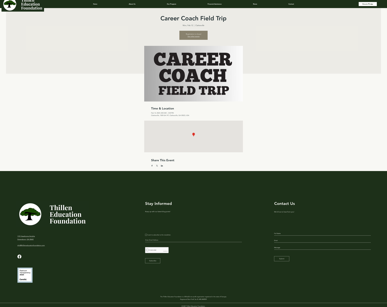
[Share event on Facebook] (152, 166)
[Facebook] (19, 257)
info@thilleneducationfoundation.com (31, 245)
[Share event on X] (157, 166)
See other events (194, 36)
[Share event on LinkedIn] (162, 166)
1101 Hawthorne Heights (26, 236)
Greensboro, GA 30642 (25, 239)
